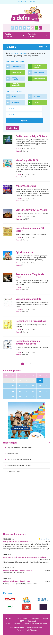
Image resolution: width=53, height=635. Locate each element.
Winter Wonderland (26, 186)
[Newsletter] (28, 28)
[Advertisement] (26, 503)
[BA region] (26, 420)
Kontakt (26, 623)
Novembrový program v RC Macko (30, 229)
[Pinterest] (24, 28)
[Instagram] (12, 28)
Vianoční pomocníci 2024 (29, 299)
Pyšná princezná (24, 252)
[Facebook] (16, 28)
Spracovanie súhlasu (39, 623)
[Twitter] (20, 28)
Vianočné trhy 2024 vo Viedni (31, 210)
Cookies (45, 619)
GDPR (22, 621)
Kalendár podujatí (12, 370)
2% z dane (8, 619)
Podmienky (35, 619)
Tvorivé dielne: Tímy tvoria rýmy (30, 275)
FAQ (17, 619)
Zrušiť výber (12, 128)
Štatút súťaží (31, 621)
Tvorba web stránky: (26, 630)
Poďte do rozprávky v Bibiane (31, 136)
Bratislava (14, 53)
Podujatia (23, 53)
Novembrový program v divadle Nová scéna (28, 342)
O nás (8, 623)
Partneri (24, 619)
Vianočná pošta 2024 (27, 160)
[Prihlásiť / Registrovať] (32, 28)
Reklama (17, 623)
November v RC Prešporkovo (31, 321)
